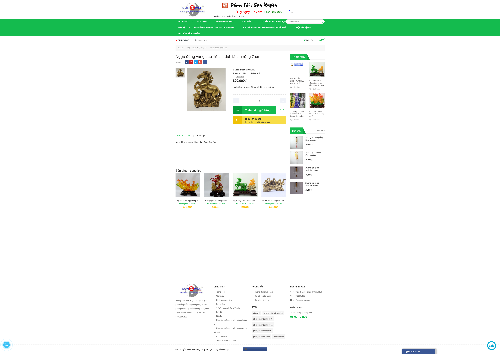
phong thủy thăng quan (263, 324)
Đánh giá (240, 77)
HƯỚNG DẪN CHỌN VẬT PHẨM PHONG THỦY (297, 81)
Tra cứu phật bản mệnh (189, 33)
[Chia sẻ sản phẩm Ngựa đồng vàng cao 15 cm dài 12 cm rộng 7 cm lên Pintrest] (191, 62)
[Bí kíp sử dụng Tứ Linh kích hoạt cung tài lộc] (317, 100)
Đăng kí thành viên (262, 300)
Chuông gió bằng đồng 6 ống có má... (314, 138)
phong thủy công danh (273, 312)
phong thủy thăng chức (263, 318)
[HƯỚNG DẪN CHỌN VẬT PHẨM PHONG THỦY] (297, 68)
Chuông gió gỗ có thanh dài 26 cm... (312, 168)
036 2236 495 (253, 119)
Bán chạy (296, 130)
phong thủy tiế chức (261, 336)
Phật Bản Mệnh (303, 27)
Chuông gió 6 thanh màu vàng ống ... (313, 153)
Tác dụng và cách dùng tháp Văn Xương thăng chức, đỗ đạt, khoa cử (297, 113)
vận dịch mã (279, 336)
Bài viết (219, 312)
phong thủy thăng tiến (262, 330)
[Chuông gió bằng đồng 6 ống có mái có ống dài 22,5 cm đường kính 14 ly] (296, 142)
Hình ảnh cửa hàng (224, 21)
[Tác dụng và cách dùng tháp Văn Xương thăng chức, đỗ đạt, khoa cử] (297, 100)
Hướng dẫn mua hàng (264, 291)
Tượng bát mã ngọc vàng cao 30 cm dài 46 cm (195, 200)
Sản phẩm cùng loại (189, 170)
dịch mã (256, 312)
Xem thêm (321, 130)
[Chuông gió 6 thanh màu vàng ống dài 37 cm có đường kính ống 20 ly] (296, 157)
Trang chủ (183, 21)
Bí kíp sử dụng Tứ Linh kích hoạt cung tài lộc (316, 113)
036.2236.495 (299, 295)
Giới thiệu (202, 21)
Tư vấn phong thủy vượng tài (276, 21)
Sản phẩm (247, 21)
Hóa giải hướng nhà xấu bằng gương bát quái (264, 27)
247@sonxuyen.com (301, 300)
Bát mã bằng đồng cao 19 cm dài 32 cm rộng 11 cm (282, 200)
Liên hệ (181, 27)
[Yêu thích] (282, 110)
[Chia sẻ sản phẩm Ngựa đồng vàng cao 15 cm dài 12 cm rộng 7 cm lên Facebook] (204, 62)
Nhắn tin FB (414, 351)
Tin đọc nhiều (298, 56)
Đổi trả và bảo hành (263, 295)
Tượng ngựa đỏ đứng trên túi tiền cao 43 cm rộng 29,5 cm (228, 200)
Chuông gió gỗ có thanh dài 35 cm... (312, 184)
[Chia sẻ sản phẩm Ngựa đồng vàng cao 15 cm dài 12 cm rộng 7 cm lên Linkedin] (186, 62)
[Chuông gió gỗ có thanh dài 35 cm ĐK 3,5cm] (296, 187)
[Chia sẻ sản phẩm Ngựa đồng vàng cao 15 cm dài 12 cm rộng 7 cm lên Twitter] (195, 62)
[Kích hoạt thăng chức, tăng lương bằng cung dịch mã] (317, 69)
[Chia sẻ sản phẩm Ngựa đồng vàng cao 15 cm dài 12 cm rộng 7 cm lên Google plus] (200, 62)
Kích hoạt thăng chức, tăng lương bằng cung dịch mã (316, 82)
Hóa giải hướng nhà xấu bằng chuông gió (214, 27)
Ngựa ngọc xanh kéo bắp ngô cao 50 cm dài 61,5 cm (255, 200)
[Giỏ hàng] (320, 40)
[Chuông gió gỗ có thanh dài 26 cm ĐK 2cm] (296, 172)
